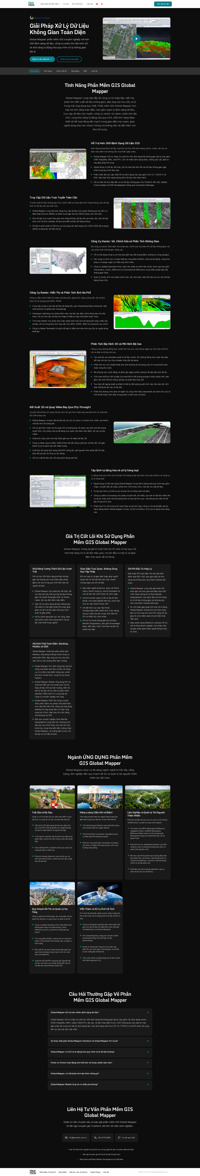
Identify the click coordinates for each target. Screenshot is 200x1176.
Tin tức (66, 4)
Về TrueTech (77, 4)
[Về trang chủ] (31, 4)
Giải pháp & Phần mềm (49, 4)
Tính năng (48, 71)
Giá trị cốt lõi (61, 71)
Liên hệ (90, 4)
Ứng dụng (75, 71)
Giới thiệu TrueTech (48, 1172)
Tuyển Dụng (95, 1172)
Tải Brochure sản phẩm (69, 59)
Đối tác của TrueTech (78, 1172)
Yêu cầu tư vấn (163, 4)
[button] (136, 39)
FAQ (85, 71)
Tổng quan (34, 71)
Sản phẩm (63, 1172)
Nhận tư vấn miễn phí (40, 59)
